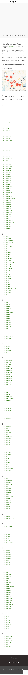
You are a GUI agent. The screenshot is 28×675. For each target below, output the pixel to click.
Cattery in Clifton (6, 272)
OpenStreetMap (15, 90)
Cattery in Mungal (6, 506)
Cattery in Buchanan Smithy (8, 222)
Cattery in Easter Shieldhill (8, 336)
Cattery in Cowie (6, 282)
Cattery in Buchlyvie (7, 226)
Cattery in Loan (6, 466)
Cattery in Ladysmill (7, 452)
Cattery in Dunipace (7, 324)
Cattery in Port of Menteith (8, 542)
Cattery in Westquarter (7, 638)
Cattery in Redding (6, 552)
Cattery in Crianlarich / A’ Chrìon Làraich (10, 288)
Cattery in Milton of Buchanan (8, 496)
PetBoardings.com (11, 46)
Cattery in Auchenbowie (7, 132)
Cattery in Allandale (7, 114)
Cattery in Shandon (6, 572)
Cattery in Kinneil (6, 440)
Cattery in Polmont (6, 540)
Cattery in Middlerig (7, 490)
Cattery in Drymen (6, 318)
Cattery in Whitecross (7, 642)
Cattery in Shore (6, 578)
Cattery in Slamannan (7, 582)
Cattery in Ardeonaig (7, 124)
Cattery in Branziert (7, 206)
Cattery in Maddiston (7, 478)
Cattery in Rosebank (7, 558)
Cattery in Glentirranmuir (8, 370)
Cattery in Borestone (7, 194)
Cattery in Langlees (7, 454)
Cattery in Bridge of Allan (8, 212)
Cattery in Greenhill (7, 384)
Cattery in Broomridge (7, 218)
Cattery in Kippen (6, 442)
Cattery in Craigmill (6, 286)
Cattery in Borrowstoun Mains (9, 198)
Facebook (11, 662)
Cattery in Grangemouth (7, 378)
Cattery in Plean (6, 538)
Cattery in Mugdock (7, 502)
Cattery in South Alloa (7, 584)
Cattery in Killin (6, 430)
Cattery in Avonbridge (7, 140)
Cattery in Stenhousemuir (8, 592)
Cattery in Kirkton (6, 444)
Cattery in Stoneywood (7, 598)
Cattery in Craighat (6, 284)
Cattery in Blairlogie (7, 180)
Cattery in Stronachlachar (8, 604)
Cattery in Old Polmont (7, 526)
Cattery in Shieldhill (7, 576)
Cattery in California (7, 236)
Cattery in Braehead (7, 204)
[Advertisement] (14, 20)
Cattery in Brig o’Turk (7, 216)
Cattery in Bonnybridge (7, 186)
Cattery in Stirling (6, 594)
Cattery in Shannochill (7, 574)
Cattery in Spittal (6, 588)
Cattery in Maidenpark (7, 480)
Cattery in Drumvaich (7, 316)
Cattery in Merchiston (7, 486)
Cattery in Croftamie (7, 290)
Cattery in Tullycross (7, 626)
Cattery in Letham (6, 460)
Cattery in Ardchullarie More (8, 120)
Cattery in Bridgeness (7, 210)
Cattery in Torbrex (6, 622)
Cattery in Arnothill (6, 126)
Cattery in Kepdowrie (7, 426)
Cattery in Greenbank (7, 382)
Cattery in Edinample (7, 338)
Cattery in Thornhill (6, 618)
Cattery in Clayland (6, 270)
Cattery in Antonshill (7, 118)
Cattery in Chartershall (7, 268)
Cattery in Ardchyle (7, 122)
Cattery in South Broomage (8, 586)
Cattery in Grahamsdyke (8, 374)
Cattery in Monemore (7, 500)
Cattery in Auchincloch (7, 134)
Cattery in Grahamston (7, 376)
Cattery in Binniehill (6, 172)
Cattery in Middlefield (7, 488)
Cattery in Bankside (7, 164)
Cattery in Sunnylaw (7, 608)
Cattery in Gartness (7, 364)
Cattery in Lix (5, 464)
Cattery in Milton (6, 494)
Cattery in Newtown (7, 516)
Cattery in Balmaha (6, 156)
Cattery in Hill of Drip (7, 400)
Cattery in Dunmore (7, 326)
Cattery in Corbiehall (7, 278)
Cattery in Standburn (7, 590)
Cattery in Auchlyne (7, 136)
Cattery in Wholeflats (7, 644)
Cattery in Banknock (7, 162)
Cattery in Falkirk (6, 346)
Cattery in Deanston (7, 308)
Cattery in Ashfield (6, 130)
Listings (23, 669)
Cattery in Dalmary (6, 304)
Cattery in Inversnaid (7, 410)
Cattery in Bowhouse (7, 200)
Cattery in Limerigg (6, 462)
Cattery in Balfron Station (8, 152)
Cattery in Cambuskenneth (8, 246)
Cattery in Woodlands (7, 646)
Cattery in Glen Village (7, 372)
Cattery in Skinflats (6, 580)
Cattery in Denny (6, 310)
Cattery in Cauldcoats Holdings (9, 262)
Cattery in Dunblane (7, 322)
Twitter (14, 662)
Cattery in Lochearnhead (8, 468)
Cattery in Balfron (6, 150)
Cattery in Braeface (7, 202)
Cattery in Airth (6, 110)
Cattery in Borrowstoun (7, 196)
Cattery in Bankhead (7, 160)
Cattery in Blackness (7, 176)
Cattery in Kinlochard (7, 438)
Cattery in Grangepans (7, 380)
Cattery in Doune (6, 314)
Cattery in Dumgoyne (7, 320)
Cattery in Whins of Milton (8, 640)
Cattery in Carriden (6, 254)
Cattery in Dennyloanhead (8, 312)
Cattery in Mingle (6, 498)
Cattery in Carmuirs (7, 252)
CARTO (24, 90)
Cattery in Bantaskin (7, 168)
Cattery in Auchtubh (7, 138)
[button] (13, 74)
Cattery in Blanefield (7, 182)
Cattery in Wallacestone (7, 636)
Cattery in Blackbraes (7, 174)
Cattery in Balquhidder (7, 158)
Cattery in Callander (7, 238)
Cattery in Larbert (6, 456)
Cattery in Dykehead (7, 328)
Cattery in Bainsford (7, 148)
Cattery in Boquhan (6, 190)
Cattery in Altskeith (7, 116)
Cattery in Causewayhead (8, 266)
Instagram (17, 662)
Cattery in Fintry (6, 352)
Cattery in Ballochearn (7, 154)
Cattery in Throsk (6, 620)
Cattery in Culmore (6, 294)
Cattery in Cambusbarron (8, 242)
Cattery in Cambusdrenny (8, 244)
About (19, 669)
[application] (14, 80)
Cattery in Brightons (7, 214)
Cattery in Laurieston (7, 458)
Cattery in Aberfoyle (7, 108)
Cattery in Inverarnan (7, 408)
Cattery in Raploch (6, 550)
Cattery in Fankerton (7, 350)
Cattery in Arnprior (6, 128)
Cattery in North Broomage (8, 518)
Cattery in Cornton (6, 280)
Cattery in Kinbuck (6, 434)
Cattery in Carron (6, 256)
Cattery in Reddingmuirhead (8, 554)
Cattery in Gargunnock (7, 360)
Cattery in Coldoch (6, 274)
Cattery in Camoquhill (7, 250)
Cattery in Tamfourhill (7, 616)
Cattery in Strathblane (7, 600)
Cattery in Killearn (6, 428)
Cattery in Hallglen (6, 394)
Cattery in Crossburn (7, 292)
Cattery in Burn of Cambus (8, 228)
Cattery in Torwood (7, 624)
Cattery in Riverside (7, 556)
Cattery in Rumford (6, 562)
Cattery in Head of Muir (7, 396)
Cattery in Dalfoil (6, 302)
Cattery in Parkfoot (6, 534)
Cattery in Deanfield (7, 306)
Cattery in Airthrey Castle (8, 112)
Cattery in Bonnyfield (7, 188)
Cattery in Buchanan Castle (8, 220)
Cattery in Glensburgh (7, 368)
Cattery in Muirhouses (7, 504)
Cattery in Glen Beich (7, 366)
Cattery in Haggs (6, 392)
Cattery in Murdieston (7, 508)
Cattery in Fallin (6, 348)
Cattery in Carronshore (7, 258)
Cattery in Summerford (7, 606)
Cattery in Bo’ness (6, 184)
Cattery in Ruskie (6, 564)
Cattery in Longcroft (7, 470)
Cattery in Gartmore (7, 362)
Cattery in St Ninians (7, 596)
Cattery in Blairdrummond (8, 178)
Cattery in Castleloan (7, 260)
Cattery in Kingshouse (7, 436)
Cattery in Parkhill (6, 536)
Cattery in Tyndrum (6, 628)
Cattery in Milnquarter (7, 492)
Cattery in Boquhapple (7, 192)
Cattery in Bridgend (7, 208)
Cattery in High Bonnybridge (8, 398)
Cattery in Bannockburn (7, 166)
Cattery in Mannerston (7, 482)
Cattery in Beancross (7, 170)
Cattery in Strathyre (7, 602)
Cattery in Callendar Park (8, 240)
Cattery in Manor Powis (7, 484)
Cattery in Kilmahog (7, 432)
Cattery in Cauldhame (7, 264)
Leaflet (9, 90)
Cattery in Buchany (6, 224)
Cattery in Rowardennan (7, 560)
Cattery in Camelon (6, 248)
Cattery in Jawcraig (7, 418)
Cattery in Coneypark (7, 276)
